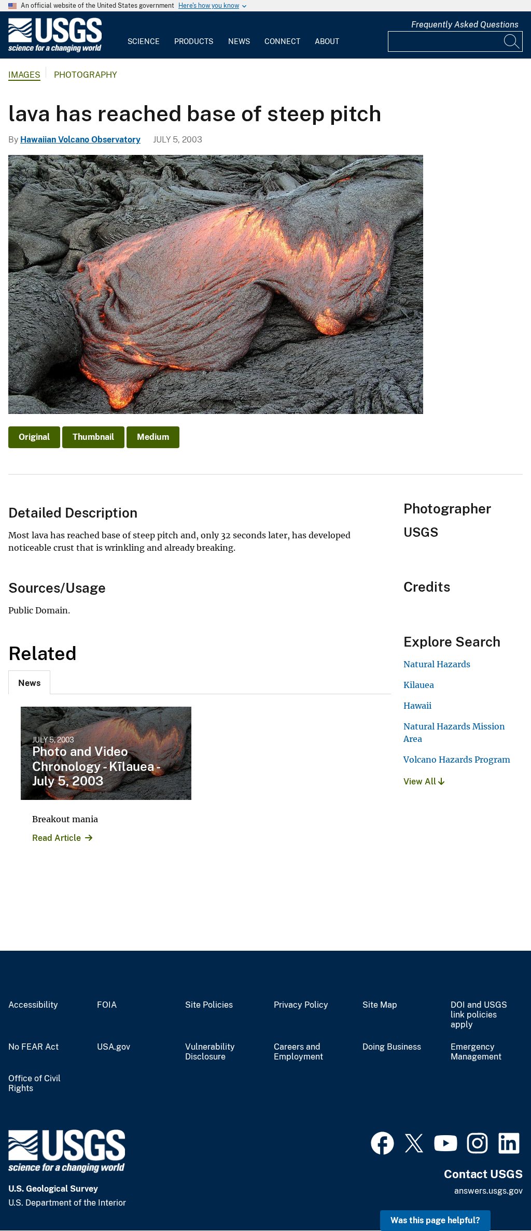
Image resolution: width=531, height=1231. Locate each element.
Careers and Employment (298, 1052)
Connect (282, 41)
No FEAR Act (33, 1047)
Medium (153, 437)
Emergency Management (476, 1052)
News (239, 41)
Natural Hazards (436, 664)
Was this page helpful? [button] (435, 1220)
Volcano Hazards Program (456, 759)
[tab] (29, 682)
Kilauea (418, 685)
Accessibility (33, 1005)
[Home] (55, 50)
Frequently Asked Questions (465, 25)
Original (34, 437)
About (327, 41)
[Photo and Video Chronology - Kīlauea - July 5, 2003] (106, 753)
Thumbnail (93, 437)
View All (420, 781)
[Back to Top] (493, 1193)
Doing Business (391, 1047)
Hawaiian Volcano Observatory (80, 140)
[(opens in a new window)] (382, 1141)
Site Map (379, 1005)
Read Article (56, 838)
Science (144, 41)
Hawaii (417, 705)
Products (193, 41)
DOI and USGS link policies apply (479, 1014)
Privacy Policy (301, 1005)
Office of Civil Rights (34, 1083)
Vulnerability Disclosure (210, 1052)
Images (24, 75)
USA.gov (113, 1047)
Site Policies (209, 1005)
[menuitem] (143, 35)
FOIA (107, 1005)
